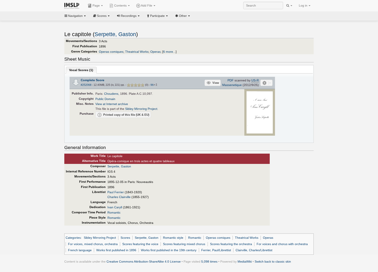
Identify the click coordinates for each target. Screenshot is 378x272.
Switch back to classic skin (273, 261)
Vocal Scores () (81, 70)
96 (152, 84)
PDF (231, 80)
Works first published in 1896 (116, 250)
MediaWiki (245, 261)
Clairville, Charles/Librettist (254, 250)
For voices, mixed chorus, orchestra (93, 244)
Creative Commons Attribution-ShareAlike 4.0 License (144, 261)
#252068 (86, 84)
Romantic (114, 212)
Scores (125, 237)
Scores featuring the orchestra (231, 244)
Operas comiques (111, 51)
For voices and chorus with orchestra (282, 244)
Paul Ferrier (115, 192)
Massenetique (232, 85)
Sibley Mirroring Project (141, 109)
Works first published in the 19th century (168, 250)
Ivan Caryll (114, 207)
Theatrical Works (137, 51)
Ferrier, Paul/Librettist (216, 250)
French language (80, 250)
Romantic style (173, 237)
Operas (155, 51)
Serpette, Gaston (115, 34)
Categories (73, 237)
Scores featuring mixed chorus (184, 244)
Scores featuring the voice (140, 244)
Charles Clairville (119, 197)
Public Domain (105, 99)
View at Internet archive (111, 104)
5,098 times (209, 261)
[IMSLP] (72, 5)
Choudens (111, 93)
